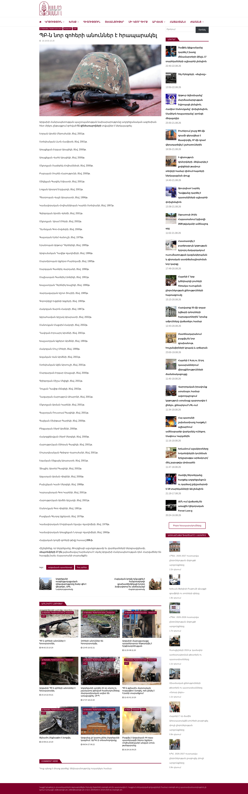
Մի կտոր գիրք (138, 22)
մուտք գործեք (61, 768)
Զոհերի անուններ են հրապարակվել (92, 642)
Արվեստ (157, 22)
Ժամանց (195, 22)
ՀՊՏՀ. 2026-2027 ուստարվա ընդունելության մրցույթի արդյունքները (184, 560)
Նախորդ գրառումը (64, 589)
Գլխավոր (67, 28)
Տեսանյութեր (114, 22)
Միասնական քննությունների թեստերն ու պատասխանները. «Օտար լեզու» (186, 687)
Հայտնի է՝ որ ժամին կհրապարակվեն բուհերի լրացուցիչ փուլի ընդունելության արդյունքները (188, 723)
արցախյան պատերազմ (60, 567)
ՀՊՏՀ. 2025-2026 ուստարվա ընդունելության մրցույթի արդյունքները (184, 621)
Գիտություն (91, 22)
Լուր (75, 28)
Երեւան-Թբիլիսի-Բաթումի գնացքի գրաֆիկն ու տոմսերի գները (187, 591)
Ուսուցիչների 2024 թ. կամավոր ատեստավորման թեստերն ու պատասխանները (186, 654)
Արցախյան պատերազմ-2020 (51, 28)
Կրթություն (53, 22)
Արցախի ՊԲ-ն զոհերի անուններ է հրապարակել (57, 689)
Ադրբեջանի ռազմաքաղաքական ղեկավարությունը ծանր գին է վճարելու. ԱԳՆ (71, 583)
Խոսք (72, 22)
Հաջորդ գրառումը (136, 589)
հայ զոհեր (82, 567)
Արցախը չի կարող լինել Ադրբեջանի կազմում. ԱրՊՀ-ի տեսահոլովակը (100, 738)
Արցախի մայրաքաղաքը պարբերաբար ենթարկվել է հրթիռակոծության (137, 643)
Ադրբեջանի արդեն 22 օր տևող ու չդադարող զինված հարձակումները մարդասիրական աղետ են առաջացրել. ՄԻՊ (100, 692)
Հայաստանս (178, 22)
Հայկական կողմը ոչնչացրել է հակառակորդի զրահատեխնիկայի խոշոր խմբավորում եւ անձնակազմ (129, 583)
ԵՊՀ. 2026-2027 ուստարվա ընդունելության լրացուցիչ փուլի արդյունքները (186, 758)
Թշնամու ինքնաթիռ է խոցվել (54, 737)
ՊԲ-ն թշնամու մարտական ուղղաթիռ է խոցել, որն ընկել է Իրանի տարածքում (138, 690)
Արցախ (127, 709)
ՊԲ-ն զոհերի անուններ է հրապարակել (52, 642)
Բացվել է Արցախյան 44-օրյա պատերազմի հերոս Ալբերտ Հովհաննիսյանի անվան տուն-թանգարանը (138, 741)
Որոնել (202, 30)
